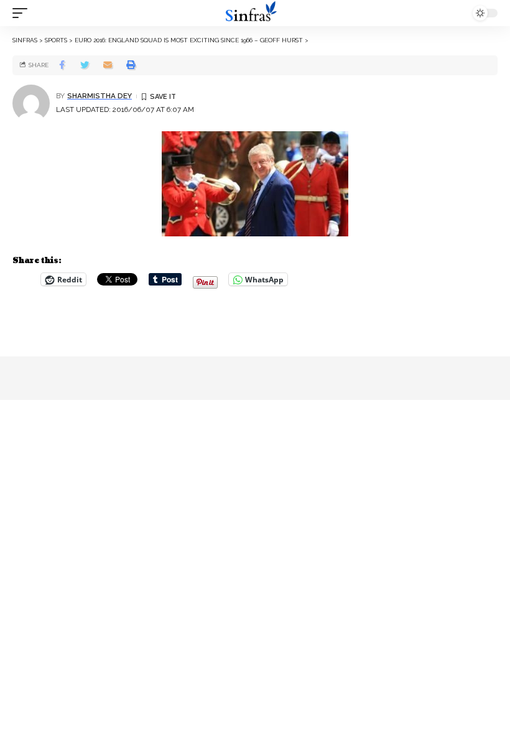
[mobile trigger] (23, 13)
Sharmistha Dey (99, 95)
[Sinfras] (255, 13)
